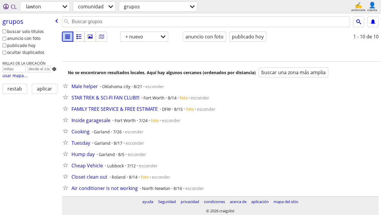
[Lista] (67, 37)
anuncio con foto (23, 38)
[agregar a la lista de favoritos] (66, 85)
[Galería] (90, 37)
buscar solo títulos (25, 31)
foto (184, 98)
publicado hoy (21, 45)
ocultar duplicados (25, 52)
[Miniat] (79, 37)
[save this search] (373, 21)
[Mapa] (101, 37)
